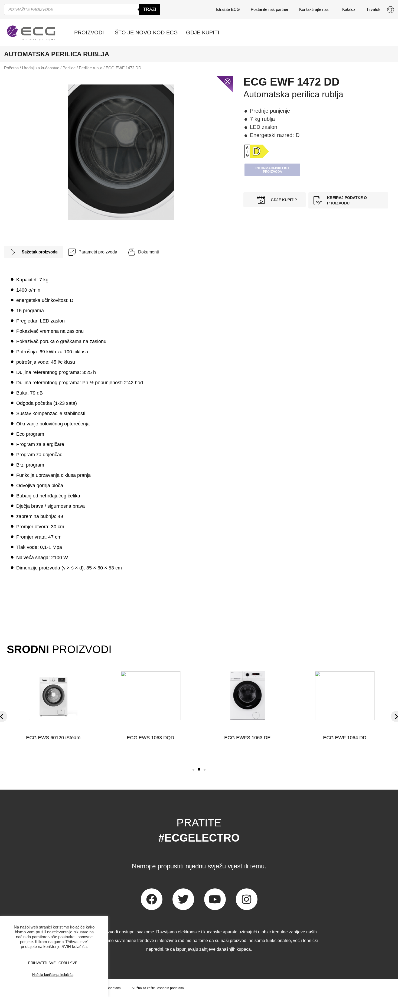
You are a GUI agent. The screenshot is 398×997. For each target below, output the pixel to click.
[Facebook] (151, 899)
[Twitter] (183, 899)
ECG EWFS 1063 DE (247, 737)
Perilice (69, 68)
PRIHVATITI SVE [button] (42, 963)
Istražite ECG (228, 9)
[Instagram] (246, 899)
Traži (149, 9)
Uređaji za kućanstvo (40, 68)
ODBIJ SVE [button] (67, 963)
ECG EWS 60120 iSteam (53, 737)
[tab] (33, 252)
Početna (11, 68)
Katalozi (349, 9)
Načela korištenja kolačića (52, 975)
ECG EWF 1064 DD (344, 737)
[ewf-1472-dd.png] (121, 152)
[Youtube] (215, 899)
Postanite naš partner (269, 9)
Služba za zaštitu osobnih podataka (158, 988)
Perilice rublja (90, 68)
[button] (193, 770)
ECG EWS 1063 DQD (150, 737)
